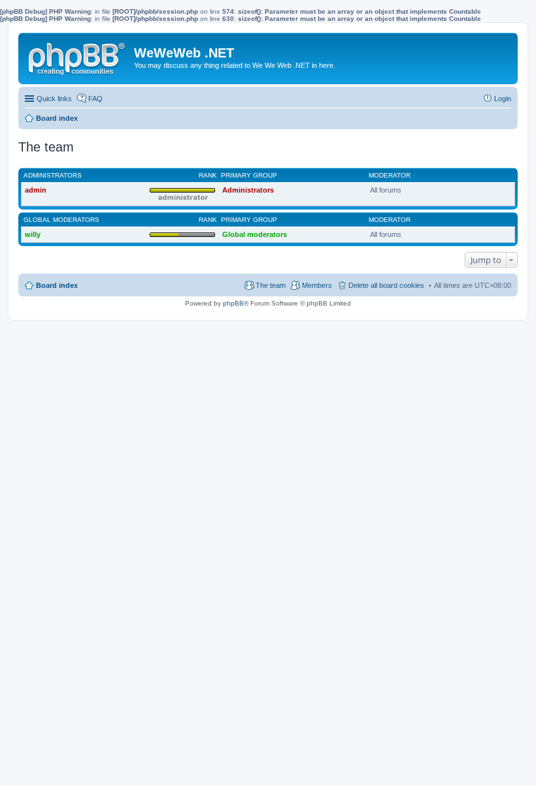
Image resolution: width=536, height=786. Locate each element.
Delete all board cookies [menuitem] (386, 285)
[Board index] (78, 56)
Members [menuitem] (317, 285)
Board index (57, 285)
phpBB (233, 303)
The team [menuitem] (271, 285)
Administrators (53, 175)
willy (33, 234)
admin (35, 190)
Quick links (54, 98)
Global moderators (61, 219)
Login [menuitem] (502, 98)
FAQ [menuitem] (95, 98)
